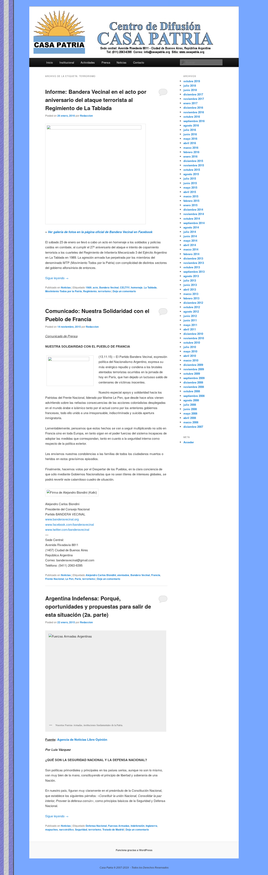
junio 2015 (190, 183)
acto (95, 287)
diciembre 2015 (193, 161)
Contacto (138, 62)
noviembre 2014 (193, 214)
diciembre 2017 (193, 94)
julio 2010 (189, 347)
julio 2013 (189, 280)
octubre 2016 (191, 117)
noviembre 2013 (193, 263)
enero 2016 (190, 156)
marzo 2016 (190, 148)
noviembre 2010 (193, 338)
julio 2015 (189, 178)
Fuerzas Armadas (118, 826)
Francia (155, 575)
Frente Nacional (54, 579)
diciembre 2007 (193, 427)
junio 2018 (190, 90)
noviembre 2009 (193, 369)
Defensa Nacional (96, 826)
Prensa (106, 62)
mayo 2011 (190, 325)
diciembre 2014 (193, 209)
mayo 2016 (190, 139)
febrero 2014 (191, 254)
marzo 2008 (190, 422)
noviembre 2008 (193, 387)
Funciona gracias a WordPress (134, 850)
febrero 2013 (191, 298)
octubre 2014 (191, 218)
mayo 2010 (190, 351)
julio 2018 (189, 85)
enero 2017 (190, 103)
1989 (88, 287)
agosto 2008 (191, 400)
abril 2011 (189, 329)
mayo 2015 (190, 187)
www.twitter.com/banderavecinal (67, 529)
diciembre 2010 (193, 334)
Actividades (88, 62)
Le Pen (69, 579)
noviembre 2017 (193, 99)
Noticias (121, 62)
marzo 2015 (190, 196)
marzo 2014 (190, 249)
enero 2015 (190, 205)
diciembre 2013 (193, 258)
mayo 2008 (190, 413)
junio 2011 (190, 320)
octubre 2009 (191, 374)
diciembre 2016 (193, 108)
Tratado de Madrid (113, 829)
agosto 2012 (191, 311)
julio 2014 (189, 232)
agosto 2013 (191, 276)
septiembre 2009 (194, 378)
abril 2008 (189, 418)
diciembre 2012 (193, 303)
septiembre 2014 (194, 223)
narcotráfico (66, 829)
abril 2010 (189, 356)
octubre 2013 (191, 267)
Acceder (188, 442)
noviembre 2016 (193, 112)
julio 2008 (189, 405)
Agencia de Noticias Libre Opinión (82, 739)
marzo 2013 (190, 294)
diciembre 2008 (193, 382)
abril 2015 (189, 192)
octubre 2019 (191, 81)
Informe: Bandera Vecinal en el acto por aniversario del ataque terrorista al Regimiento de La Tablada (95, 100)
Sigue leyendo (56, 278)
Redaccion (86, 115)
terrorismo (104, 291)
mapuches (51, 829)
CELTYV (125, 287)
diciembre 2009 (193, 365)
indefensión (137, 826)
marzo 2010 (190, 360)
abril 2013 (189, 289)
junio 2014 (190, 236)
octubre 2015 (191, 170)
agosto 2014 (191, 227)
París (78, 579)
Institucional (66, 62)
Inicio (49, 62)
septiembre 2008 (194, 396)
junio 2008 (190, 409)
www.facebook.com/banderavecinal (69, 524)
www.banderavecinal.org (62, 519)
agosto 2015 (191, 174)
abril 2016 (189, 143)
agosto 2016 (191, 125)
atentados (123, 575)
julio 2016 (189, 130)
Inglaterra (151, 826)
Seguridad (81, 829)
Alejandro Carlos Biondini (101, 575)
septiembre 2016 (194, 121)
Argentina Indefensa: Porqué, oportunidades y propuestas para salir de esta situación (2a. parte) (98, 606)
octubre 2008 (191, 391)
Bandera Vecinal (109, 287)
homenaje (137, 287)
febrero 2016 (191, 152)
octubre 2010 (191, 342)
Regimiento (90, 291)
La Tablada (150, 287)
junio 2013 (190, 285)
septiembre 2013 (194, 272)
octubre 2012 (191, 307)
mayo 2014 (190, 241)
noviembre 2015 (193, 165)
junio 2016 (190, 134)
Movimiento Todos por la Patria (63, 291)
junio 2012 (190, 316)
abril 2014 (189, 245)
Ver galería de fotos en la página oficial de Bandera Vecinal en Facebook (100, 232)
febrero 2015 (191, 201)
